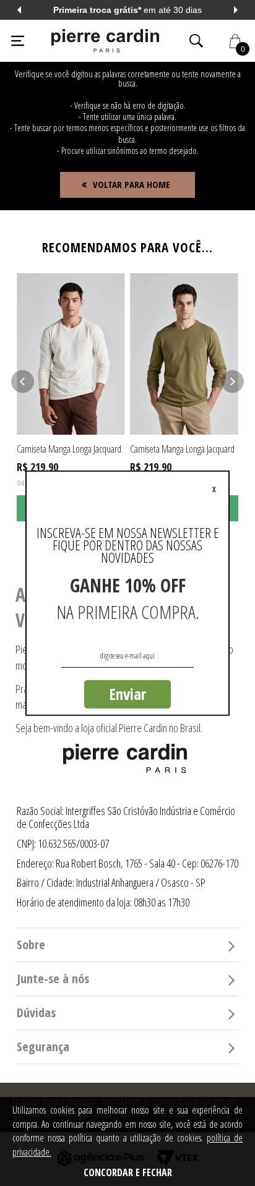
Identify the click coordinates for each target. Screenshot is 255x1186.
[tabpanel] (71, 397)
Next (236, 10)
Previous (19, 10)
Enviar (127, 693)
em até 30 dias (124, 10)
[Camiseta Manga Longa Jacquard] (71, 354)
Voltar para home (131, 184)
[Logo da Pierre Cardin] (105, 41)
